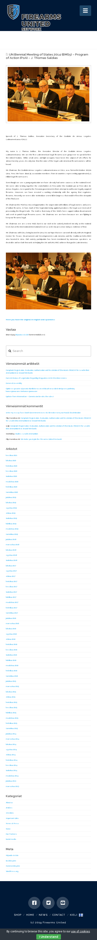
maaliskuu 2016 (12, 665)
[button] (85, 10)
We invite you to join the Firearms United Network (41, 439)
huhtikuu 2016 (11, 660)
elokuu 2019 (10, 513)
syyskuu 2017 (11, 571)
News (43, 914)
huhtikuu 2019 (11, 523)
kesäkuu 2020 (11, 471)
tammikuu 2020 (12, 492)
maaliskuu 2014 (12, 776)
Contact (58, 914)
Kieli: (74, 914)
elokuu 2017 (10, 576)
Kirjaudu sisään (12, 855)
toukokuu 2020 (11, 476)
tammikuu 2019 (12, 534)
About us (9, 802)
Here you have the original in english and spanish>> (30, 319)
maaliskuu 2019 (12, 529)
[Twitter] (48, 903)
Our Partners (11, 834)
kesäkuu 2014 (11, 765)
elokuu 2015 (10, 697)
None (8, 829)
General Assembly (14, 383)
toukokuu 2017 (11, 592)
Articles (9, 808)
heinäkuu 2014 (11, 760)
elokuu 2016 (10, 639)
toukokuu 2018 (11, 560)
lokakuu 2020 (11, 460)
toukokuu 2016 (11, 655)
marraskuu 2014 (12, 739)
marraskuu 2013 (12, 786)
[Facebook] (34, 903)
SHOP (17, 914)
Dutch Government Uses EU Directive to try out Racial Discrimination (52, 412)
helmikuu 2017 (11, 608)
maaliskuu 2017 (12, 602)
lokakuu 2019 (11, 502)
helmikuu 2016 (11, 670)
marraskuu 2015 (12, 686)
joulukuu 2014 (11, 734)
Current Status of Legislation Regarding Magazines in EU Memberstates (36, 378)
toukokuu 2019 (11, 518)
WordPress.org (12, 871)
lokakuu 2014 (11, 744)
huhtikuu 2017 (11, 597)
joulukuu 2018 (11, 539)
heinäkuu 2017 (11, 581)
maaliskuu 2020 (12, 481)
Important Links (12, 818)
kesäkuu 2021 (11, 455)
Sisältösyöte (11, 861)
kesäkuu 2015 (11, 707)
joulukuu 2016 (11, 618)
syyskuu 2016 (11, 634)
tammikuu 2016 (12, 676)
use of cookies (80, 931)
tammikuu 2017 (12, 613)
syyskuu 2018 (11, 555)
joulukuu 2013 (11, 781)
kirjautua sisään (22, 334)
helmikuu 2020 (11, 487)
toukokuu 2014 (11, 770)
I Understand (48, 936)
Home (30, 914)
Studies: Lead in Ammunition (26, 434)
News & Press (12, 823)
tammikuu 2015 (12, 728)
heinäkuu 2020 (11, 466)
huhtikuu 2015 (11, 712)
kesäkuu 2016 (11, 650)
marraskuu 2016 (12, 623)
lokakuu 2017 (11, 565)
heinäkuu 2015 (11, 702)
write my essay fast (14, 412)
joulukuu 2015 (11, 681)
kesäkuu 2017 (11, 586)
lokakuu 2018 (11, 550)
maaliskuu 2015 (12, 718)
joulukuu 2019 (11, 497)
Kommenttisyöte (13, 866)
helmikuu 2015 (11, 723)
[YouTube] (63, 903)
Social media (11, 839)
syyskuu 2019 (11, 508)
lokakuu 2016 (11, 628)
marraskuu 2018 (12, 544)
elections (10, 813)
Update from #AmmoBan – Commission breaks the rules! (30, 396)
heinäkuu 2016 (11, 644)
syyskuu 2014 (11, 749)
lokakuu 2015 (11, 692)
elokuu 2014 (11, 754)
